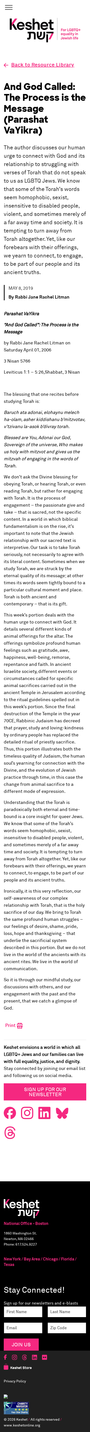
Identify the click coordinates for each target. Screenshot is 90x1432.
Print (10, 1025)
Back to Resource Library (42, 65)
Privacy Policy (15, 1381)
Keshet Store (21, 1368)
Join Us (21, 1344)
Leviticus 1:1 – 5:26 (24, 372)
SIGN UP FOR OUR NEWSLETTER (45, 1091)
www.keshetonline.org (22, 1425)
